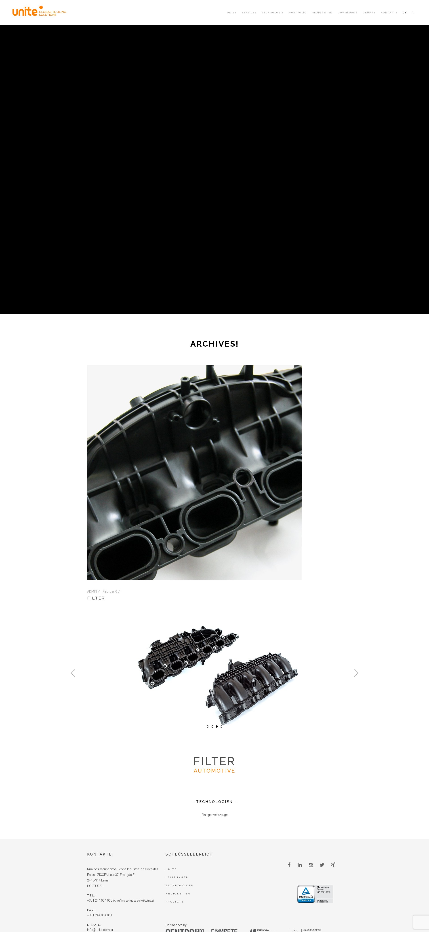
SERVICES (249, 12)
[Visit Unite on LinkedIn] (300, 865)
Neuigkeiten (322, 12)
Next (356, 673)
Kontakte (389, 12)
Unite (231, 12)
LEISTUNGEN (177, 877)
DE (405, 12)
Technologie (273, 12)
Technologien (180, 885)
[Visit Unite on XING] (333, 865)
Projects (175, 901)
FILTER (96, 598)
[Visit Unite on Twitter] (322, 865)
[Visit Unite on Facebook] (289, 865)
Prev (72, 673)
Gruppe (369, 12)
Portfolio (298, 12)
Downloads (348, 12)
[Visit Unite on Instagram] (311, 865)
